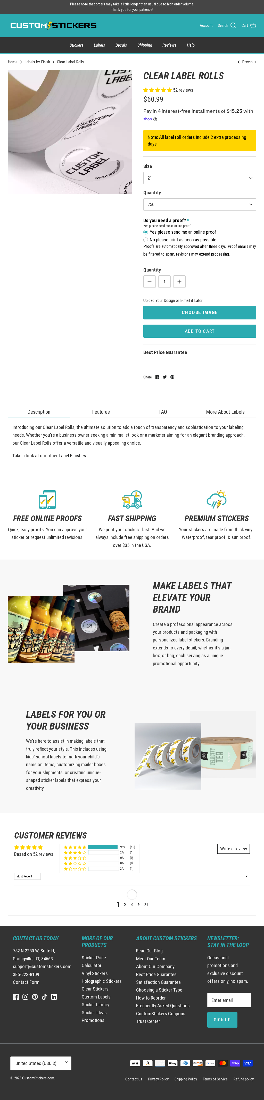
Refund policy (244, 1079)
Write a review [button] (233, 849)
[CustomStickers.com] (53, 25)
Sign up (222, 1019)
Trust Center (148, 1021)
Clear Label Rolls (70, 61)
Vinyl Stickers (95, 973)
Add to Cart (200, 331)
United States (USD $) (35, 1063)
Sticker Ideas (94, 1013)
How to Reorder (151, 998)
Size (147, 166)
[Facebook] (16, 997)
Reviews (169, 45)
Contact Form (26, 982)
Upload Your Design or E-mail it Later (173, 300)
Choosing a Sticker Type (159, 990)
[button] (158, 90)
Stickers (77, 45)
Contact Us (133, 1079)
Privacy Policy (158, 1079)
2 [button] (125, 904)
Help (191, 45)
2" (149, 178)
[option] (70, 132)
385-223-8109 (26, 974)
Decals (121, 45)
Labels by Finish (37, 61)
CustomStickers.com (38, 1078)
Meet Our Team (150, 959)
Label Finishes (72, 456)
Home (13, 61)
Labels (99, 45)
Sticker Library (95, 1005)
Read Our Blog (149, 951)
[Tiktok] (44, 997)
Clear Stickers (95, 989)
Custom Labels (96, 997)
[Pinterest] (35, 997)
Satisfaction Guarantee (158, 982)
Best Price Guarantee (165, 352)
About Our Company (155, 966)
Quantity (152, 193)
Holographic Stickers (102, 981)
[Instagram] (25, 997)
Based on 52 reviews (33, 854)
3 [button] (131, 904)
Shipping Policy (186, 1079)
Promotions (93, 1020)
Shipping (144, 45)
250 (150, 204)
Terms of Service (215, 1079)
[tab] (39, 412)
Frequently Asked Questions (163, 1006)
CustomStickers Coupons (160, 1014)
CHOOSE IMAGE (200, 312)
